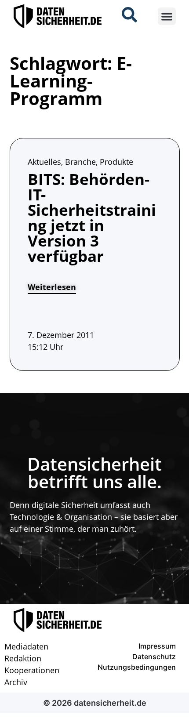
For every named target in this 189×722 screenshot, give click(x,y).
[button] (167, 16)
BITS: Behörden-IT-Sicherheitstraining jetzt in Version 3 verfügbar (92, 217)
